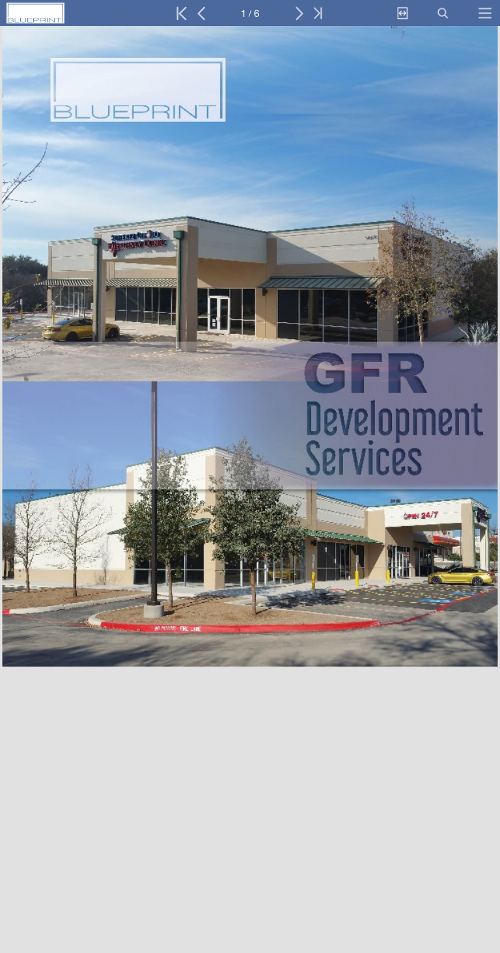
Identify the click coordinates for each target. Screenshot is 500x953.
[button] (63, 13)
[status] (250, 13)
